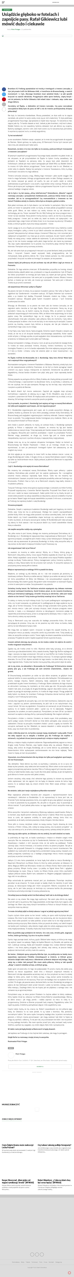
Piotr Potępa (15, 29)
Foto (40, 1262)
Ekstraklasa (16, 1262)
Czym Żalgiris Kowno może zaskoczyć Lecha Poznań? (18, 1146)
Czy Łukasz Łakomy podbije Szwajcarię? (54, 1145)
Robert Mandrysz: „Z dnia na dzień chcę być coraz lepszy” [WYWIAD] (54, 1181)
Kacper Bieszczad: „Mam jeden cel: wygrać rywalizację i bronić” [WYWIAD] (18, 1181)
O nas (45, 1262)
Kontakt (51, 1262)
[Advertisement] (37, 1087)
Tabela (28, 1262)
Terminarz (34, 1262)
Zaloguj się (58, 1262)
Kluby (22, 1262)
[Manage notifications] (69, 1272)
